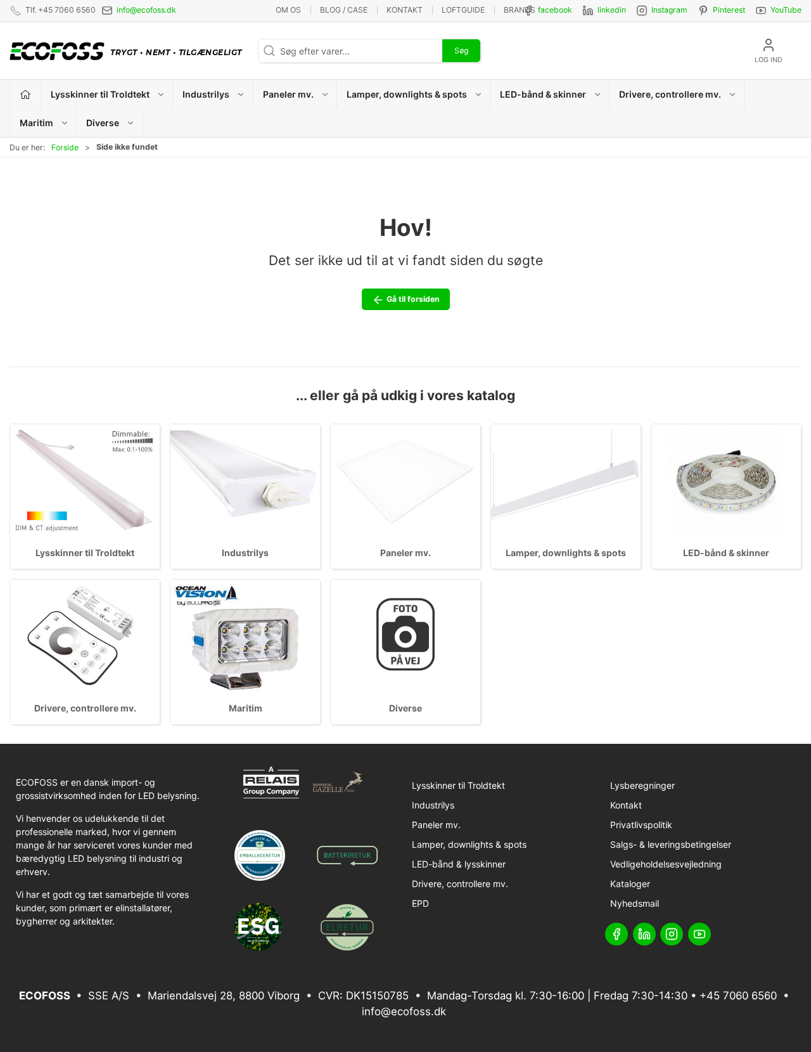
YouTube (785, 10)
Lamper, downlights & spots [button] (407, 94)
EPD (420, 903)
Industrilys (245, 552)
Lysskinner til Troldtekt (84, 552)
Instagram (669, 10)
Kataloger (630, 883)
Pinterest (729, 10)
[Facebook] (616, 934)
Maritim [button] (36, 122)
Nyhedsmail (634, 903)
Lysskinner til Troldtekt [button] (100, 94)
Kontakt (404, 10)
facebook (555, 10)
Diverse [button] (102, 122)
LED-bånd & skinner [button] (543, 94)
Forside (65, 147)
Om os (288, 10)
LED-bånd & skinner (726, 552)
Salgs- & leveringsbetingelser (670, 844)
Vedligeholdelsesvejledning (666, 864)
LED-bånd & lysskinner (459, 864)
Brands (519, 10)
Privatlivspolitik (641, 824)
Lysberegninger (642, 785)
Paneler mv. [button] (288, 94)
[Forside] (25, 94)
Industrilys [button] (205, 94)
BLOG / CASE (343, 10)
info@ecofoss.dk (146, 10)
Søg (461, 50)
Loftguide (463, 10)
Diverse (405, 708)
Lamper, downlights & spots (566, 552)
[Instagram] (671, 934)
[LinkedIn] (644, 934)
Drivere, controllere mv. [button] (670, 94)
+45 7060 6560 (738, 995)
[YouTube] (699, 934)
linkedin (611, 10)
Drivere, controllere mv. (85, 708)
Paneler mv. (405, 552)
